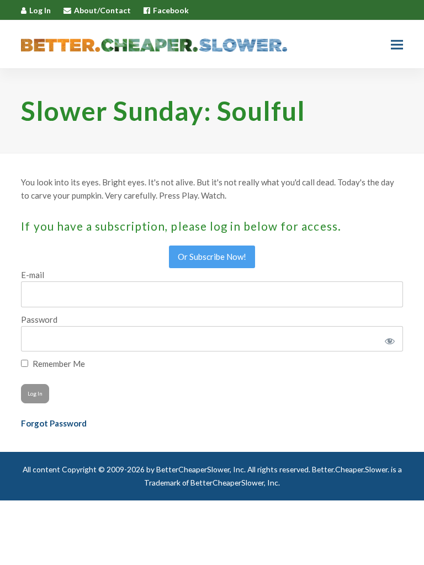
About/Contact (102, 10)
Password (39, 319)
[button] (397, 44)
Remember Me (58, 364)
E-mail (32, 275)
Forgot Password (54, 423)
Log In (40, 10)
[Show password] (388, 338)
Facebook (171, 10)
